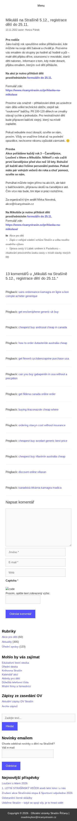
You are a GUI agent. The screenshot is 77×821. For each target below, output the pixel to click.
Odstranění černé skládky (17, 797)
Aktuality (7, 641)
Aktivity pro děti (11, 678)
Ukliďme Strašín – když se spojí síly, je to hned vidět (32, 802)
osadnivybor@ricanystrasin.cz (38, 817)
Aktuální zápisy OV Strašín (17, 701)
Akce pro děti (17, 235)
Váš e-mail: (8, 747)
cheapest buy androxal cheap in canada (43, 327)
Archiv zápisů (10, 706)
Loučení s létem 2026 (14, 783)
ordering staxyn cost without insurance (42, 425)
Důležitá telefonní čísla (15, 682)
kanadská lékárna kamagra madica (40, 487)
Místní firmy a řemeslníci (16, 686)
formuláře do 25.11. (39, 77)
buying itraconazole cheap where (38, 409)
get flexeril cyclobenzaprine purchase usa (44, 358)
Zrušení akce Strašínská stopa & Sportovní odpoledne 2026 (37, 792)
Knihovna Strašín (12, 670)
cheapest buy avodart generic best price (43, 440)
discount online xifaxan (32, 471)
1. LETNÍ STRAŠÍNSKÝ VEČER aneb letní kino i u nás (34, 788)
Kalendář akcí (10, 674)
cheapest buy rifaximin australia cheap (42, 456)
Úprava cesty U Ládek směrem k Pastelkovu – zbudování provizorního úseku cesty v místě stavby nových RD (38, 253)
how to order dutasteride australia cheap (43, 343)
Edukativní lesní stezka (15, 662)
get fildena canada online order (37, 394)
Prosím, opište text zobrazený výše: (28, 593)
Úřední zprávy (10, 646)
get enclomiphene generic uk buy (39, 311)
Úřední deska (10, 666)
